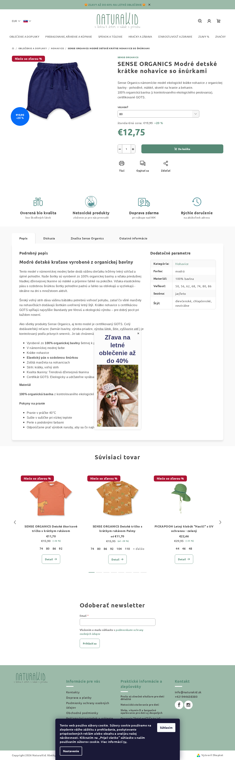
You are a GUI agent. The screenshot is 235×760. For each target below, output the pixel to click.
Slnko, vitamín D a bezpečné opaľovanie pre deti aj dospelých (142, 711)
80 (48, 548)
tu (125, 742)
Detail (49, 559)
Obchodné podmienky (82, 713)
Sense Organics (128, 57)
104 (119, 548)
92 (60, 548)
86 (54, 548)
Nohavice (182, 264)
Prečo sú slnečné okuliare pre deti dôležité (142, 697)
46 (184, 548)
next (220, 522)
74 (41, 548)
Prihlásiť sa (90, 643)
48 (190, 548)
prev (15, 522)
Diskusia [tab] (49, 238)
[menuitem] (24, 36)
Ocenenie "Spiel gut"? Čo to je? (140, 718)
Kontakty (73, 692)
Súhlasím (166, 727)
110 (127, 548)
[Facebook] (179, 705)
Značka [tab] (87, 238)
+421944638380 (186, 696)
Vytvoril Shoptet (212, 755)
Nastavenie (71, 751)
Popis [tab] (23, 238)
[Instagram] (188, 705)
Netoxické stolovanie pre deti (140, 704)
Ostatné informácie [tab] (133, 238)
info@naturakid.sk (188, 692)
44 (177, 548)
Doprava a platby (78, 697)
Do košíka (184, 149)
